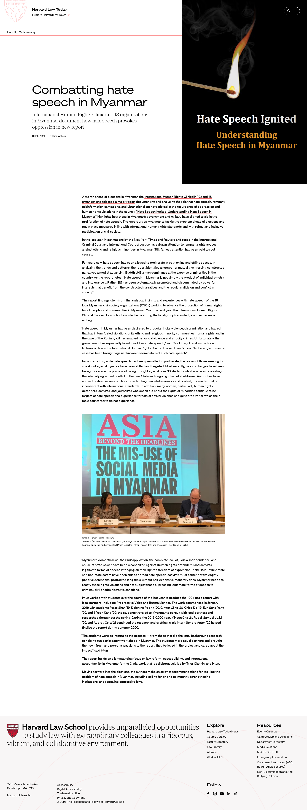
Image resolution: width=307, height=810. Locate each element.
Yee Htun (179, 343)
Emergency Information (272, 757)
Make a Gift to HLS (268, 752)
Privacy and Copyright (71, 797)
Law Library (214, 747)
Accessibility (65, 785)
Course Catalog (216, 736)
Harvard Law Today (49, 9)
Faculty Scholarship (21, 32)
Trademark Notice (68, 793)
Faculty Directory (217, 741)
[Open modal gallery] (153, 474)
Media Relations (267, 747)
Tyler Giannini (195, 663)
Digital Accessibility (69, 789)
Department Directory (271, 741)
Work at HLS (214, 757)
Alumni (211, 752)
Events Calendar (267, 731)
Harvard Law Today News (223, 731)
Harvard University (19, 795)
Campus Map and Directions (275, 736)
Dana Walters (59, 136)
